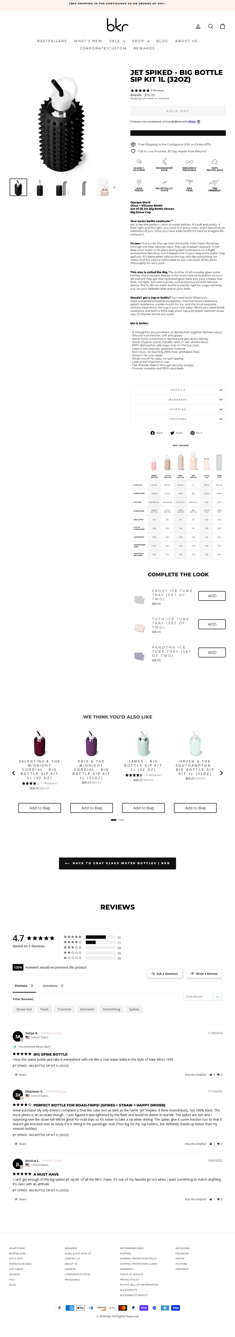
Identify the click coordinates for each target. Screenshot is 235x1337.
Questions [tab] (50, 985)
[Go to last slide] (13, 773)
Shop (139, 41)
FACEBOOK (182, 1253)
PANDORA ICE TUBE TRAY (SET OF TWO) (172, 651)
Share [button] (22, 1075)
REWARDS (71, 1248)
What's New (88, 41)
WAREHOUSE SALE (20, 1263)
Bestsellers (52, 41)
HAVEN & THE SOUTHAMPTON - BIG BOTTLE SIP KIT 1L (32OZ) (195, 768)
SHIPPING (125, 1253)
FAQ (11, 1279)
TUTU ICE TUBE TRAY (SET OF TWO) (171, 623)
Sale (115, 41)
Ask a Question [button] (167, 974)
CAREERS (70, 1269)
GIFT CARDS (16, 1269)
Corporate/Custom (103, 48)
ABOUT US (71, 1263)
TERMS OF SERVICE (131, 1274)
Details (178, 390)
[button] (212, 1075)
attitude (87, 1009)
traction (64, 1009)
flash (44, 1009)
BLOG (12, 1284)
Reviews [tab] (21, 985)
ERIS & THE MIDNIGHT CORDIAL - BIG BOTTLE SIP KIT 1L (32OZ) (92, 770)
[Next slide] (221, 773)
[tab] (113, 820)
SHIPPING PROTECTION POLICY (138, 1258)
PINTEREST (182, 1269)
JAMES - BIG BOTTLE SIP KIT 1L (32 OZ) (143, 765)
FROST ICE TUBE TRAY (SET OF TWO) (172, 595)
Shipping (135, 98)
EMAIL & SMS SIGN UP (78, 1253)
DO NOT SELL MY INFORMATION (139, 1284)
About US (186, 41)
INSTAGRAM (183, 1248)
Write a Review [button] (207, 974)
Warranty (178, 399)
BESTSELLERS (17, 1253)
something (111, 1009)
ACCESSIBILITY (128, 1289)
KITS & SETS (16, 1258)
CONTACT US (72, 1258)
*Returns (178, 419)
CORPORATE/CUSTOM (77, 1274)
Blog (162, 41)
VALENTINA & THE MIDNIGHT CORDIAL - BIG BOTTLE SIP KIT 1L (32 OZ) (40, 770)
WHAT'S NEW (17, 1248)
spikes (134, 1009)
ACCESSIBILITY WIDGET (134, 1295)
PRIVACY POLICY (129, 1279)
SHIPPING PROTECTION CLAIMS (138, 1263)
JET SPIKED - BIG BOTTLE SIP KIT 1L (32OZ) (40, 1066)
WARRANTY (127, 1269)
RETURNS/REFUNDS (131, 1248)
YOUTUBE (181, 1263)
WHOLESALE (72, 1279)
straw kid (24, 1009)
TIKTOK (180, 1258)
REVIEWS (14, 1274)
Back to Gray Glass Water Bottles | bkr (120, 863)
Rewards (144, 48)
